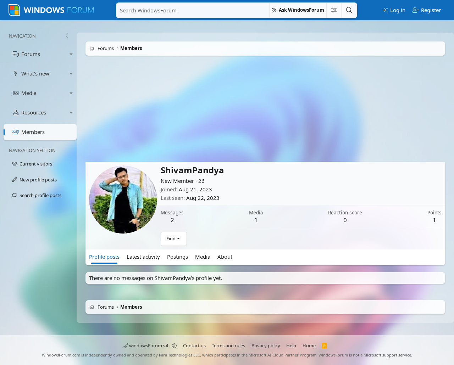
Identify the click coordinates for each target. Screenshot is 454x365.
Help (291, 345)
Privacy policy (265, 345)
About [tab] (224, 256)
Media (29, 92)
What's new (35, 73)
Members (33, 131)
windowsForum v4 (148, 345)
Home (309, 345)
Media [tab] (202, 256)
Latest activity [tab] (143, 256)
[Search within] (333, 10)
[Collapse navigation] (66, 35)
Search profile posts (40, 195)
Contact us (194, 345)
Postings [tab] (177, 256)
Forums (30, 53)
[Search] (349, 10)
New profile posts (38, 179)
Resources (33, 112)
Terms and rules (228, 345)
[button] (71, 54)
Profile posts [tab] (104, 256)
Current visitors (36, 164)
